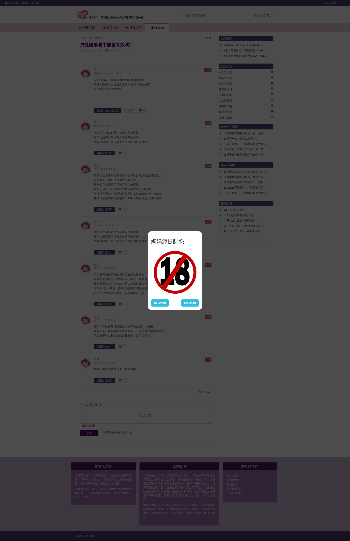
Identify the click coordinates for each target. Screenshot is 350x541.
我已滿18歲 (160, 303)
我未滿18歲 (190, 303)
